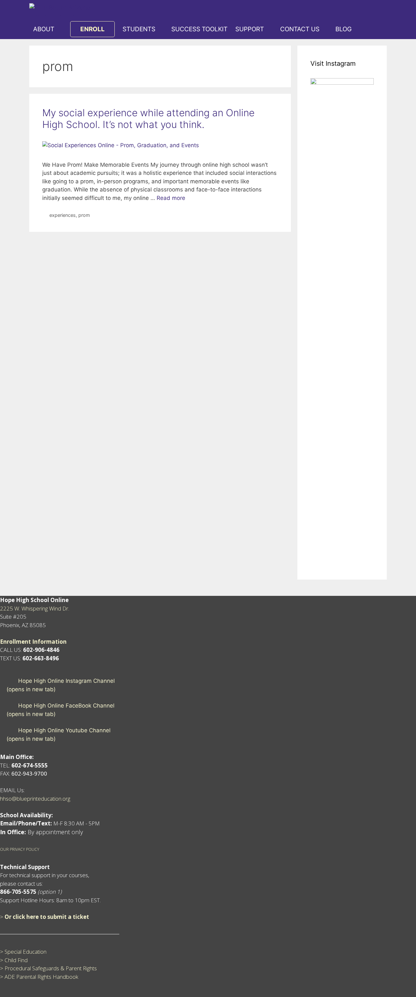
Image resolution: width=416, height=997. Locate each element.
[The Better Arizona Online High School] (61, 10)
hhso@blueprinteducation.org (35, 798)
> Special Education (23, 951)
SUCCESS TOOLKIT (199, 29)
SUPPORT (249, 29)
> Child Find (14, 960)
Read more (171, 198)
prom (84, 215)
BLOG (343, 29)
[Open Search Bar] (363, 29)
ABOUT (43, 29)
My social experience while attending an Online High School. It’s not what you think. (148, 118)
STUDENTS (139, 29)
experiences (62, 215)
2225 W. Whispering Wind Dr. (34, 608)
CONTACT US (299, 29)
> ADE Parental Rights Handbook (39, 976)
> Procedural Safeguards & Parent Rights (48, 968)
